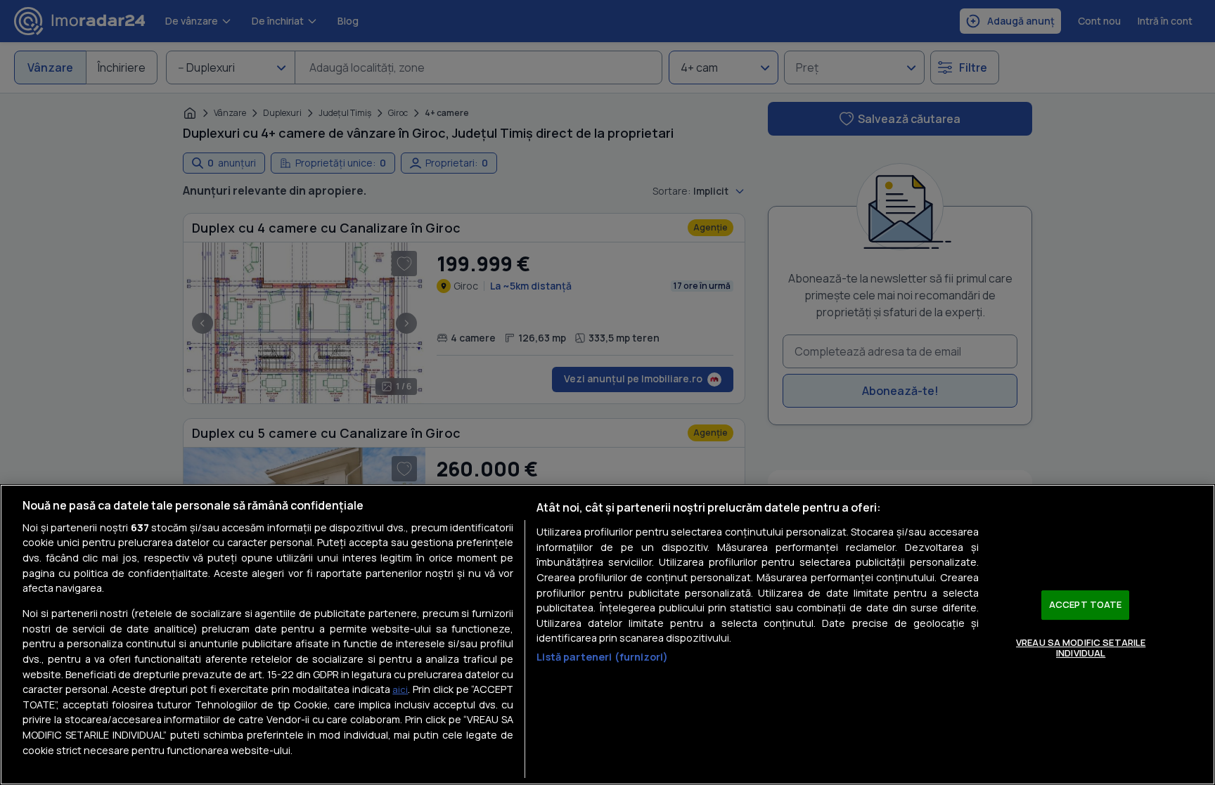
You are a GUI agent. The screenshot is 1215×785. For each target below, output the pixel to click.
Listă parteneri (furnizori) (602, 656)
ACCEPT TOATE (1085, 604)
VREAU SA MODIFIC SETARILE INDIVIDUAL (1080, 648)
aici (400, 689)
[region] (607, 634)
